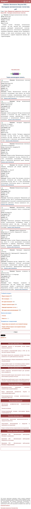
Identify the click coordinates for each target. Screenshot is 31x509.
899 (11, 296)
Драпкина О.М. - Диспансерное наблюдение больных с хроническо (16, 435)
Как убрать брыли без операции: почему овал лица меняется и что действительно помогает (16, 355)
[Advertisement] (15, 53)
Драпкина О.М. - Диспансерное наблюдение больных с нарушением (16, 443)
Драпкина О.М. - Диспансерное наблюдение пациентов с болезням (16, 439)
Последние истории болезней (15, 400)
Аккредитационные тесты (9, 307)
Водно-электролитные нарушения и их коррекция (15, 428)
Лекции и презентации (8, 304)
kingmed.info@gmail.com (5, 505)
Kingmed (4, 1)
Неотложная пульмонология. (6, 507)
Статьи (4, 315)
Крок (17, 507)
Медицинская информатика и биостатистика (18, 11)
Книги (6, 11)
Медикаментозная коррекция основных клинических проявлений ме (16, 388)
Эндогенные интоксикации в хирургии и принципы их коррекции (16, 424)
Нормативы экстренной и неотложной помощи (14, 324)
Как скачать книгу (15, 69)
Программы (13, 507)
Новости (4, 318)
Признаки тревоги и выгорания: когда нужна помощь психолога (16, 347)
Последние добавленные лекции (15, 416)
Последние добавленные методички (15, 431)
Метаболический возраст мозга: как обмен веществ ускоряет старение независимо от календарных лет (16, 380)
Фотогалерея (5, 298)
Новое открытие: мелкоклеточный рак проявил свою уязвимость (16, 371)
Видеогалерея (6, 296)
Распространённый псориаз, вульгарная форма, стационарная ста (16, 412)
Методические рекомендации (10, 310)
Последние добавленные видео (16, 384)
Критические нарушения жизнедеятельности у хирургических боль (16, 420)
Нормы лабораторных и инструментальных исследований (14, 327)
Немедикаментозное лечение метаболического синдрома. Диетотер (16, 396)
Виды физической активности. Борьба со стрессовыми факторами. (16, 392)
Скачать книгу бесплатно (10, 98)
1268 (13, 301)
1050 (20, 310)
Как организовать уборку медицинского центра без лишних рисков (16, 360)
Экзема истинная (6, 408)
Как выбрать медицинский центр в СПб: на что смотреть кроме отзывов (16, 351)
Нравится (3, 337)
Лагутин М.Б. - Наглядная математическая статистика (13, 12)
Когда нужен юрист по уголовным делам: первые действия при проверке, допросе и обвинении (16, 364)
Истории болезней (7, 301)
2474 (15, 304)
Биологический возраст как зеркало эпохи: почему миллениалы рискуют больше (16, 375)
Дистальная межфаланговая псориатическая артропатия (16, 404)
